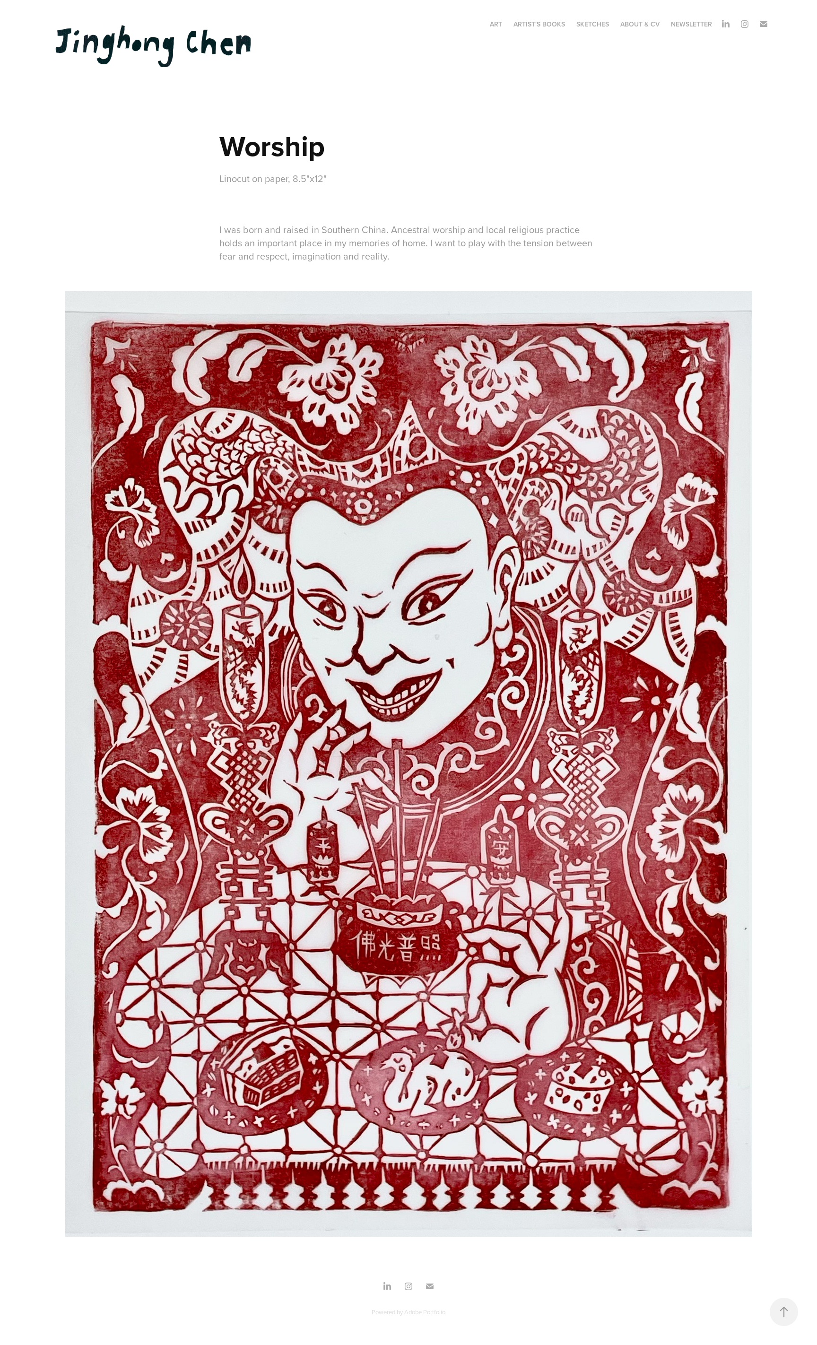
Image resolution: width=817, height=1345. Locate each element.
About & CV (640, 24)
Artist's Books (539, 24)
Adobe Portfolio (424, 1312)
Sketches (592, 24)
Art (496, 24)
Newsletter (691, 24)
